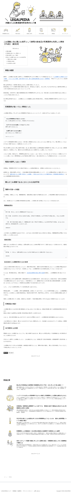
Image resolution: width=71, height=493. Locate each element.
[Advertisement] (35, 367)
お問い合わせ (37, 491)
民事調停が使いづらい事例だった (13, 53)
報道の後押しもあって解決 (12, 55)
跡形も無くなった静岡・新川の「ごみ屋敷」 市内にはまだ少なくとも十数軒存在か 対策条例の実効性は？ (37, 174)
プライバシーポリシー (28, 491)
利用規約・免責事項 (17, 491)
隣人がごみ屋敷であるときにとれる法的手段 (16, 57)
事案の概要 (8, 51)
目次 (14, 48)
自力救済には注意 (11, 63)
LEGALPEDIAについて (6, 491)
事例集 (6, 352)
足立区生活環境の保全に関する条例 (36, 272)
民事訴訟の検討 (11, 61)
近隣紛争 (11, 352)
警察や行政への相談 (12, 59)
